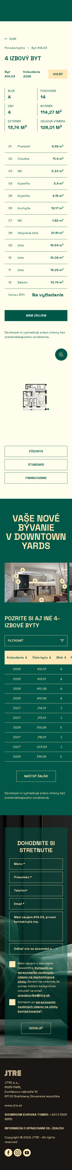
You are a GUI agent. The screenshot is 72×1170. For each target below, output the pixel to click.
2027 (17, 708)
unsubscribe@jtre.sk (34, 995)
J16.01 (41, 737)
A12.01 (41, 669)
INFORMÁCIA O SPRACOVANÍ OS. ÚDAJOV (34, 1128)
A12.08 (41, 689)
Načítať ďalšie (36, 776)
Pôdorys (36, 451)
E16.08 (41, 757)
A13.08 (41, 698)
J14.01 (41, 708)
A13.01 (41, 679)
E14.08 (41, 727)
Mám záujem (36, 315)
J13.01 (41, 718)
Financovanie (36, 478)
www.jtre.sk (13, 1105)
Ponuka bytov (15, 48)
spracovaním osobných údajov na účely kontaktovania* (38, 1006)
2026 (17, 669)
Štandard (36, 465)
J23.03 (41, 747)
